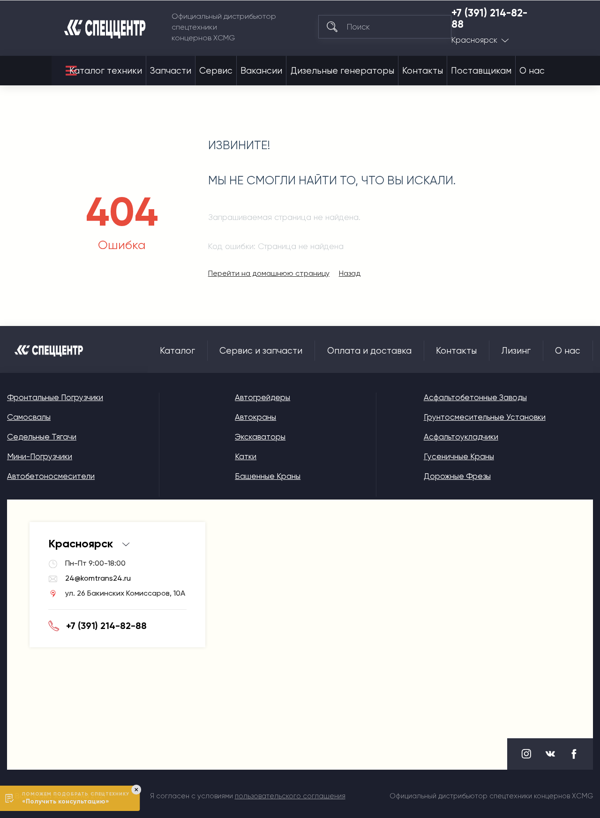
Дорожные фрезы (457, 476)
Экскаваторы (260, 436)
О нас (532, 71)
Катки (245, 456)
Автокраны (255, 417)
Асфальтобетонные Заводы (475, 397)
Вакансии (261, 71)
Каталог (177, 351)
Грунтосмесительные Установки (485, 417)
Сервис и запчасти (260, 351)
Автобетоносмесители (51, 476)
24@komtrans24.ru (98, 578)
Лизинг (516, 351)
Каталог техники (105, 71)
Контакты (422, 71)
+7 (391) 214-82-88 (489, 19)
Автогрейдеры (262, 397)
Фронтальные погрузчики (55, 397)
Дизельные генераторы (342, 71)
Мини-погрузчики (39, 456)
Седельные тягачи (41, 436)
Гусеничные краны (459, 456)
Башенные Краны (267, 476)
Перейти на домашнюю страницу (269, 273)
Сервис (215, 71)
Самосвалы (29, 417)
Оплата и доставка (369, 351)
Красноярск (474, 40)
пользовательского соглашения (290, 796)
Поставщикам (481, 71)
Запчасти (170, 71)
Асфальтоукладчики (461, 436)
